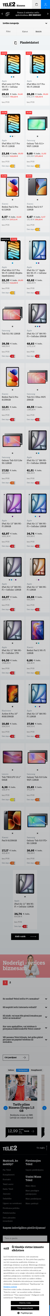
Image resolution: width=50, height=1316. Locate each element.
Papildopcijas (27, 1313)
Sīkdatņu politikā (10, 1287)
